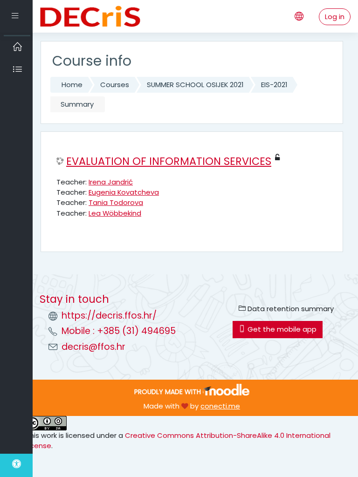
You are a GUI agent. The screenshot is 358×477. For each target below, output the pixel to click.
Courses (114, 84)
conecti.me (220, 406)
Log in (334, 16)
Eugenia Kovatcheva (124, 192)
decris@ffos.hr (93, 347)
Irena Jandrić (111, 182)
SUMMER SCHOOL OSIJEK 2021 (195, 84)
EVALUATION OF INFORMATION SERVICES (168, 161)
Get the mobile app (281, 329)
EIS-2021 (274, 84)
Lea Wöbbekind (115, 213)
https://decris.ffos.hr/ (109, 315)
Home (72, 84)
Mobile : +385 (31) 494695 (119, 331)
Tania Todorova (116, 202)
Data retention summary (290, 308)
